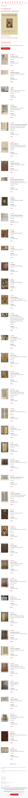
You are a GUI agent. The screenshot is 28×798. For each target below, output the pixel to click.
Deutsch (2, 5)
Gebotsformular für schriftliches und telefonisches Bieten (12, 45)
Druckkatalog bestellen (5, 35)
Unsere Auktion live (5, 48)
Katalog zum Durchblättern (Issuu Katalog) (9, 37)
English (6, 5)
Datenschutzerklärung (8, 791)
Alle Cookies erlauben (14, 794)
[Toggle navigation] (26, 3)
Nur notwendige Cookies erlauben (18, 791)
